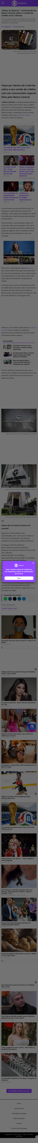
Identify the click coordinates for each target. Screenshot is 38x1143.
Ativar (19, 578)
